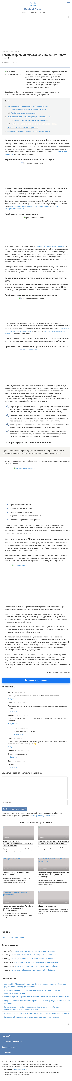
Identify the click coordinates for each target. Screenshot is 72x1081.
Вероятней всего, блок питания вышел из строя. (29, 110)
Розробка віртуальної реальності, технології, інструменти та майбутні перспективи (36, 997)
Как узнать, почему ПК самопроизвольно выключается (28, 131)
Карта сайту (7, 1036)
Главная (4, 51)
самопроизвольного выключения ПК (50, 246)
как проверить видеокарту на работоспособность (29, 206)
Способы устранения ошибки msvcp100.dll (16, 874)
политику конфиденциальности (42, 816)
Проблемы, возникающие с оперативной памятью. (29, 120)
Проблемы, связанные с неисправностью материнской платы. (34, 124)
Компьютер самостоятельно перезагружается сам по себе (29, 117)
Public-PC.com (33, 9)
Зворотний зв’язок (9, 1047)
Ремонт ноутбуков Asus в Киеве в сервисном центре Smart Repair (53, 842)
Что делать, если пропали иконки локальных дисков (34, 951)
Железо (10, 51)
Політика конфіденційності (12, 1041)
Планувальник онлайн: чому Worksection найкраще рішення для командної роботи (36, 1013)
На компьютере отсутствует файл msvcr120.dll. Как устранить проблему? (53, 875)
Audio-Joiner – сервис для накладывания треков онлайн (36, 962)
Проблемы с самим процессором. (23, 113)
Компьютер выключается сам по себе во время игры (27, 106)
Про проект (6, 1052)
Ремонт (17, 51)
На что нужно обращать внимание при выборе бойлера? (33, 955)
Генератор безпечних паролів (13, 938)
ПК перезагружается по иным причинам (22, 127)
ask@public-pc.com (20, 1069)
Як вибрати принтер (47, 906)
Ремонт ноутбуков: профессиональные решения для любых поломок (18, 843)
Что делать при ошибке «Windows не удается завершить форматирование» (18, 908)
